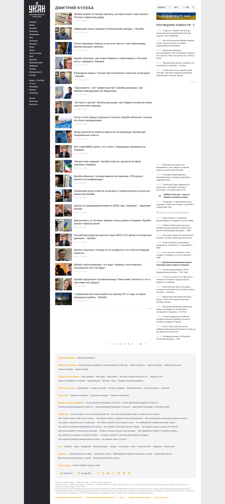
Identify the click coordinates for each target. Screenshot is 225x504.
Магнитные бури (134, 388)
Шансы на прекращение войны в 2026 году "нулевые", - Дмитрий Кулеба (112, 207)
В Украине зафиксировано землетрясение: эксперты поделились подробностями (173, 177)
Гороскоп (63, 395)
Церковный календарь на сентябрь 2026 (151, 407)
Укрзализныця (93, 381)
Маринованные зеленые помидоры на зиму (132, 454)
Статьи (32, 83)
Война (32, 25)
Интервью (33, 87)
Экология (33, 41)
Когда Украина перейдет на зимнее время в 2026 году (103, 365)
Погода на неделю (116, 388)
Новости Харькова (172, 365)
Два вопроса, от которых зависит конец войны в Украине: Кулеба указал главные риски (112, 222)
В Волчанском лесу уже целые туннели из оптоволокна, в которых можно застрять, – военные (175, 289)
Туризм (32, 69)
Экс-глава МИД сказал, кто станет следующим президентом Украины (110, 148)
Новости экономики (68, 376)
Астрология (169, 446)
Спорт (32, 47)
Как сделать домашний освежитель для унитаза (79, 426)
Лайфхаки (63, 414)
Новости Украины (67, 365)
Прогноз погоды (66, 388)
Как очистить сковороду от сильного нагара (78, 435)
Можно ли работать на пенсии (71, 381)
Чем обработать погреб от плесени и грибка (157, 431)
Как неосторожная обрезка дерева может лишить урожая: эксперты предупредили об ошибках (175, 43)
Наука (32, 50)
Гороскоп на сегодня (119, 395)
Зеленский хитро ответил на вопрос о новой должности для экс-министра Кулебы (112, 192)
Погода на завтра (98, 388)
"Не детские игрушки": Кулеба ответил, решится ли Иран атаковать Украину (107, 163)
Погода (32, 75)
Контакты (33, 104)
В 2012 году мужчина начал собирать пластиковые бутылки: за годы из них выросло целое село (175, 329)
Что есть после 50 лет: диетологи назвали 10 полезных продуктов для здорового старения (174, 279)
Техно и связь (35, 53)
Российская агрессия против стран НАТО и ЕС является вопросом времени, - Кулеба (113, 237)
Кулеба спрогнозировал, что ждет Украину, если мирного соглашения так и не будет (108, 266)
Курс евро (100, 376)
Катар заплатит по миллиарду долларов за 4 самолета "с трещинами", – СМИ (175, 245)
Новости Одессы (137, 365)
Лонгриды (33, 93)
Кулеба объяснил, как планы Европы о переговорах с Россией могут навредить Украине (110, 60)
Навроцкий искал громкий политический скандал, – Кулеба (109, 28)
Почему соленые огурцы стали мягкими (117, 431)
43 (140, 344)
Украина (33, 28)
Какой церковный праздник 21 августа (113, 407)
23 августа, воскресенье (172, 212)
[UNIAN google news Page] (113, 473)
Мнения (32, 90)
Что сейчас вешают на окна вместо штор (115, 422)
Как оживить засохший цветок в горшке (121, 426)
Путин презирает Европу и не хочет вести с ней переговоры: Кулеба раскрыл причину (110, 45)
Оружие (32, 59)
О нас (122, 497)
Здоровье (33, 66)
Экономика (34, 34)
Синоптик (165, 388)
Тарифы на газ (156, 376)
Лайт (31, 56)
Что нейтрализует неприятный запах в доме (155, 422)
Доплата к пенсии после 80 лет (134, 376)
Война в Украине (66, 357)
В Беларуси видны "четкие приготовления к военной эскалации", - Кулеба (112, 74)
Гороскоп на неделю (99, 395)
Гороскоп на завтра (79, 395)
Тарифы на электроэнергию (130, 381)
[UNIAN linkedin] (108, 473)
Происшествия (36, 63)
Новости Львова (65, 369)
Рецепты (68, 446)
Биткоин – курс (109, 381)
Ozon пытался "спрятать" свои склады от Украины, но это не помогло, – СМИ (174, 255)
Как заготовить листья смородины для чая (90, 414)
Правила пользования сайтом (68, 497)
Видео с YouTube (36, 80)
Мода (76, 446)
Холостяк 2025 (144, 446)
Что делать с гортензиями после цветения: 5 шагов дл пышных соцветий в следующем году (175, 204)
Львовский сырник (102, 454)
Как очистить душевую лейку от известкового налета (135, 414)
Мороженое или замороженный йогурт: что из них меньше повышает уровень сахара (173, 299)
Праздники (86, 446)
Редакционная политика (140, 497)
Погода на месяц (151, 388)
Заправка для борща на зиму (106, 458)
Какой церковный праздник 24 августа (75, 407)
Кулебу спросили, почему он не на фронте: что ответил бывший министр (111, 251)
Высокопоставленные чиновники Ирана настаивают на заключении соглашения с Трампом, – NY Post (174, 309)
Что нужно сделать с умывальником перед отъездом (124, 435)
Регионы (33, 44)
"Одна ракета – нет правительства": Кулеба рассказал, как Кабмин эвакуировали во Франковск (108, 89)
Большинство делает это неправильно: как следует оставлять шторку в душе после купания (172, 167)
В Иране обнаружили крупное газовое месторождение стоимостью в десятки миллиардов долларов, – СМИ (173, 228)
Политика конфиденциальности (100, 497)
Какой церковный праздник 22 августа (103, 402)
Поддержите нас (176, 16)
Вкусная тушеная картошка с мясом (74, 458)
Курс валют (112, 376)
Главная (32, 22)
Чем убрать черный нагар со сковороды (76, 422)
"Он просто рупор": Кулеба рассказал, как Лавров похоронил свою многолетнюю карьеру (113, 104)
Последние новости (173, 25)
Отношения (124, 446)
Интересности (35, 72)
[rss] (129, 473)
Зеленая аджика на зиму (81, 454)
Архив (32, 98)
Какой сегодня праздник (71, 402)
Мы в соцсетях (161, 497)
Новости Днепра (154, 365)
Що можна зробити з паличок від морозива (77, 431)
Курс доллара (87, 376)
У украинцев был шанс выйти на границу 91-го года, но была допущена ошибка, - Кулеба (110, 296)
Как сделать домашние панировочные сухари (78, 439)
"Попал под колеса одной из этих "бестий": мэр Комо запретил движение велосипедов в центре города (174, 72)
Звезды (113, 446)
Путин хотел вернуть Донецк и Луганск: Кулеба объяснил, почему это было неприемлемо (113, 119)
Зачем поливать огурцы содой (86, 465)
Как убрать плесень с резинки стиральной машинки (119, 418)
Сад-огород (64, 465)
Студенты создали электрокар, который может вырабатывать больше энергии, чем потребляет (173, 33)
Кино (133, 446)
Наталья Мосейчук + (86, 358)
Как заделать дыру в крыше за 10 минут (160, 426)
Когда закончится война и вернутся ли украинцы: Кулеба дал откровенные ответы (110, 133)
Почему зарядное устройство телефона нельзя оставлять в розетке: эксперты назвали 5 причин (173, 319)
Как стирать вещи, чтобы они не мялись (76, 418)
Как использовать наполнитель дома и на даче (166, 418)
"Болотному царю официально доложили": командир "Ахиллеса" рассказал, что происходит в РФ (173, 187)
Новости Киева (81, 369)
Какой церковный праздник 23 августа (140, 402)
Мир (31, 38)
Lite (60, 446)
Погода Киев (82, 388)
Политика (33, 31)
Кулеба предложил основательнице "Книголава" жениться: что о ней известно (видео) (112, 281)
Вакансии (33, 101)
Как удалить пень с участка (114, 439)
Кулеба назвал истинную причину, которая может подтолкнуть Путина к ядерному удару (111, 16)
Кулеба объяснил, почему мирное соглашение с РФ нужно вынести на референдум (108, 178)
